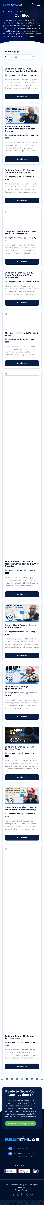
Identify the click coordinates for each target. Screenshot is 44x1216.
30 (27, 1079)
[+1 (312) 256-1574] (33, 4)
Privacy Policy (21, 1190)
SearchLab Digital (8, 11)
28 (17, 1079)
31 (32, 1079)
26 (7, 1079)
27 (12, 1079)
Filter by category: (10, 51)
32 (37, 1079)
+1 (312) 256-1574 (20, 1148)
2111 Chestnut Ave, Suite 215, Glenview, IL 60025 (24, 1154)
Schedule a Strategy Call (19, 1123)
